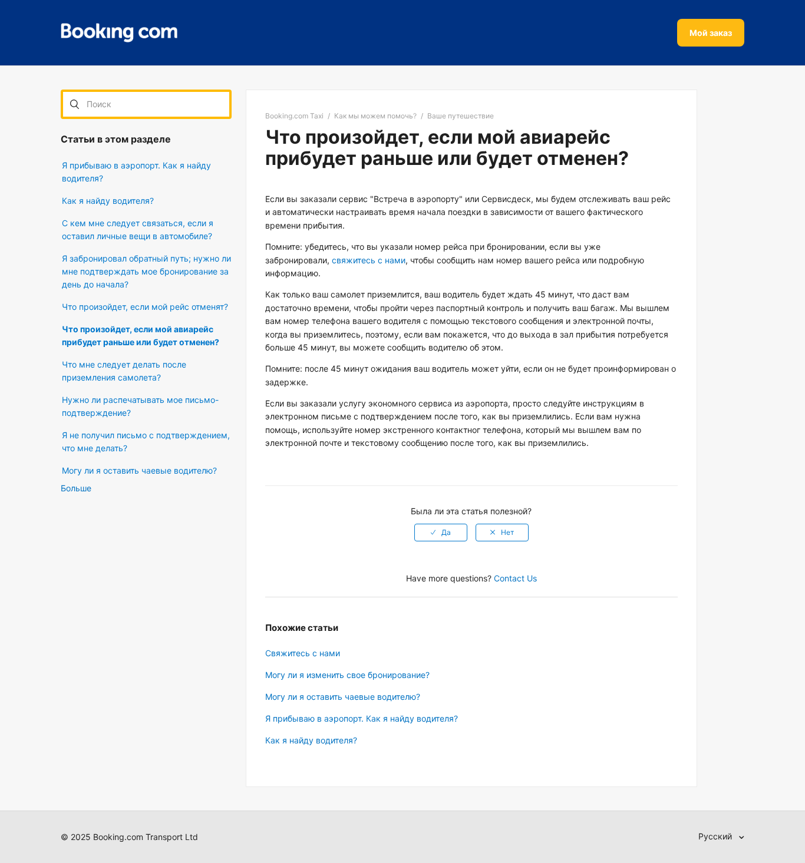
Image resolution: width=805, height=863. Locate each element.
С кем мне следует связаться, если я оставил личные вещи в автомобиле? (137, 229)
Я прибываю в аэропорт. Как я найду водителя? (136, 171)
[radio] (440, 532)
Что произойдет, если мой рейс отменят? (145, 307)
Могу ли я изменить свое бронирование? (347, 675)
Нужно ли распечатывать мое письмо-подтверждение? (140, 406)
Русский (716, 836)
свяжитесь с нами (368, 260)
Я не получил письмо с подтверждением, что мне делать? (146, 441)
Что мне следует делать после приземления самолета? (124, 370)
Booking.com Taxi (294, 115)
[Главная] (119, 33)
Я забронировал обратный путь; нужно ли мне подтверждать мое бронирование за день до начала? (146, 271)
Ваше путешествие (460, 115)
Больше (76, 488)
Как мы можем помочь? (375, 115)
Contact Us (515, 578)
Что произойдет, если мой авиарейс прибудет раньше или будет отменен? (140, 335)
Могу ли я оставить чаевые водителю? (139, 470)
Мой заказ (710, 33)
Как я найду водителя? (108, 201)
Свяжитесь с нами (302, 653)
